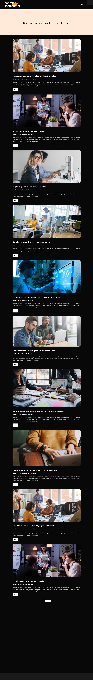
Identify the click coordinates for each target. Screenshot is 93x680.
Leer (15, 89)
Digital (29, 189)
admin (15, 79)
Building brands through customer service (32, 242)
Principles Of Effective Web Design (29, 131)
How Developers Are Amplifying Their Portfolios (34, 76)
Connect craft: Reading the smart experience (34, 351)
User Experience (32, 79)
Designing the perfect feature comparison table (35, 470)
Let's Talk (81, 4)
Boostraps (30, 245)
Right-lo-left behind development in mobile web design (38, 411)
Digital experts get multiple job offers (30, 187)
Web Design (31, 134)
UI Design (30, 300)
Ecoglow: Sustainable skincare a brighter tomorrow (36, 297)
